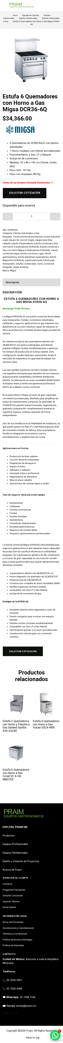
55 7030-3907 (14, 980)
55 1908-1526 (28, 997)
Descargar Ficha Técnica (16, 308)
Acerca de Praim (12, 869)
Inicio (15, 15)
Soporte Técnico (11, 901)
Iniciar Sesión (9, 907)
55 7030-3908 (14, 988)
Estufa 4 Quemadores (22, 243)
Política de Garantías (13, 945)
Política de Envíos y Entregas (17, 939)
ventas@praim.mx (26, 1005)
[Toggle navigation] (4, 5)
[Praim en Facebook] (15, 1017)
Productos (9, 835)
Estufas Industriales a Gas (26, 233)
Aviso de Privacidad (13, 922)
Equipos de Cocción (30, 15)
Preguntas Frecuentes (14, 889)
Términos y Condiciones (15, 933)
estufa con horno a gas (32, 253)
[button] (55, 216)
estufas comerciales (26, 263)
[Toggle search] (58, 5)
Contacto (7, 883)
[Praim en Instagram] (6, 1017)
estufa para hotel (33, 260)
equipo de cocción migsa (21, 240)
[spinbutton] (31, 216)
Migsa (13, 270)
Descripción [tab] (12, 282)
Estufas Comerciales (28, 18)
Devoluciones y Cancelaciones (18, 928)
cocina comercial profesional (27, 236)
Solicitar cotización (24, 192)
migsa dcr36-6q (20, 267)
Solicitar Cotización (13, 895)
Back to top (33, 1037)
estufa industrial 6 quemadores (33, 257)
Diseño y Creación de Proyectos (21, 861)
